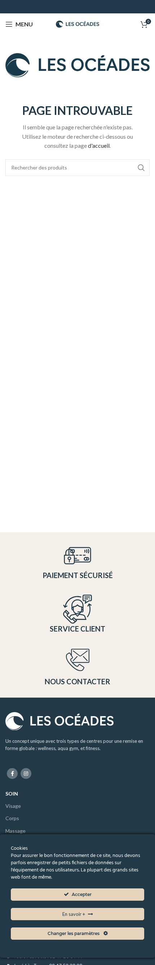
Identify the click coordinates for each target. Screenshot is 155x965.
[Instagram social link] (26, 773)
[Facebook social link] (12, 773)
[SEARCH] (141, 167)
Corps (12, 818)
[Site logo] (77, 23)
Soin (11, 793)
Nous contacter (77, 681)
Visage (13, 806)
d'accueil (99, 145)
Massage (15, 831)
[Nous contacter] (77, 660)
